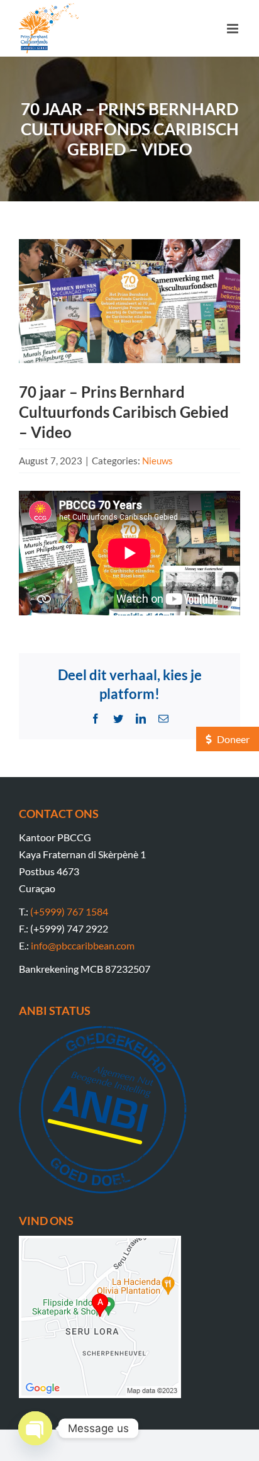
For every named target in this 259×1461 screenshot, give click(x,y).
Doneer (232, 739)
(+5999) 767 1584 (69, 911)
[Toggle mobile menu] (233, 28)
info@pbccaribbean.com (83, 945)
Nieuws (157, 460)
